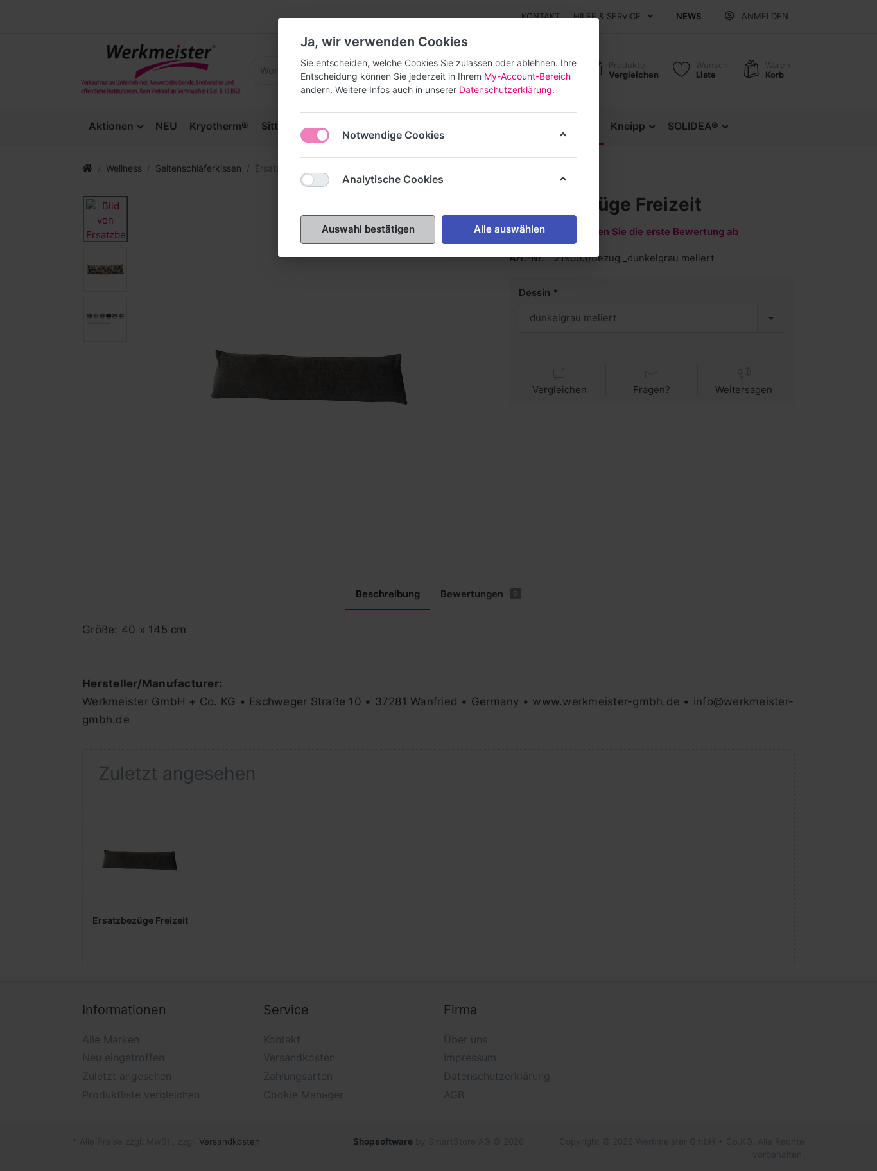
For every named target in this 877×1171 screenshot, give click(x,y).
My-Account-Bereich (527, 76)
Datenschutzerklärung (505, 89)
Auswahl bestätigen (368, 229)
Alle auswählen (509, 229)
